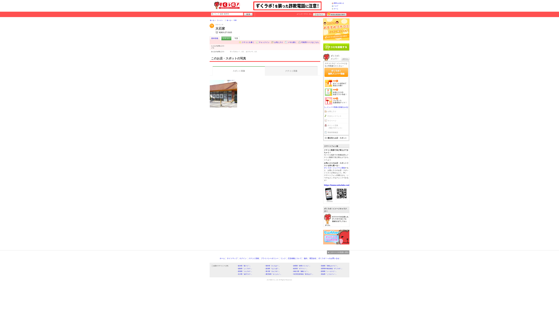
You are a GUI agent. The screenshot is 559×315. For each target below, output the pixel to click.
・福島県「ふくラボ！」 (245, 268)
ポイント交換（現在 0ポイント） (335, 126)
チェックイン (264, 42)
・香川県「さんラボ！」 (272, 271)
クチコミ (226, 38)
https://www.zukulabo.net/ (337, 185)
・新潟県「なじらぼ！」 (272, 268)
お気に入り (278, 42)
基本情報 (214, 38)
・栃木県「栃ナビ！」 (244, 266)
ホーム (336, 8)
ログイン (319, 14)
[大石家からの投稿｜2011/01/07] (223, 93)
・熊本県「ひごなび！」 (272, 266)
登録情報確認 (333, 132)
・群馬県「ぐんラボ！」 (245, 271)
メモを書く (292, 42)
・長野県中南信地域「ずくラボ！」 (331, 268)
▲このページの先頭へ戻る (338, 252)
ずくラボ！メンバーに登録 (334, 168)
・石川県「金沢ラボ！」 (245, 274)
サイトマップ (232, 258)
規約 (305, 258)
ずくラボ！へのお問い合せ (328, 258)
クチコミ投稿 (253, 258)
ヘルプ (336, 6)
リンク (283, 258)
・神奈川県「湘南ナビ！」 (300, 271)
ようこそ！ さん (304, 14)
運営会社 (312, 258)
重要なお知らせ (339, 3)
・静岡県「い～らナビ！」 (328, 271)
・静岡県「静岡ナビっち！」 (301, 266)
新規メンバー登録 (336, 14)
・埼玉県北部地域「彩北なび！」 (303, 274)
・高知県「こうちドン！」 (328, 274)
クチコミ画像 (291, 71)
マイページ (332, 121)
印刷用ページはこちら (310, 42)
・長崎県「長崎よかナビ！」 (329, 266)
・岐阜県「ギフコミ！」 (300, 268)
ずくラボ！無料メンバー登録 (336, 72)
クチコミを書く (248, 42)
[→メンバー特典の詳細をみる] (336, 107)
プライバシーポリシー (269, 258)
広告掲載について (295, 258)
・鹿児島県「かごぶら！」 (273, 274)
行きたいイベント (335, 116)
